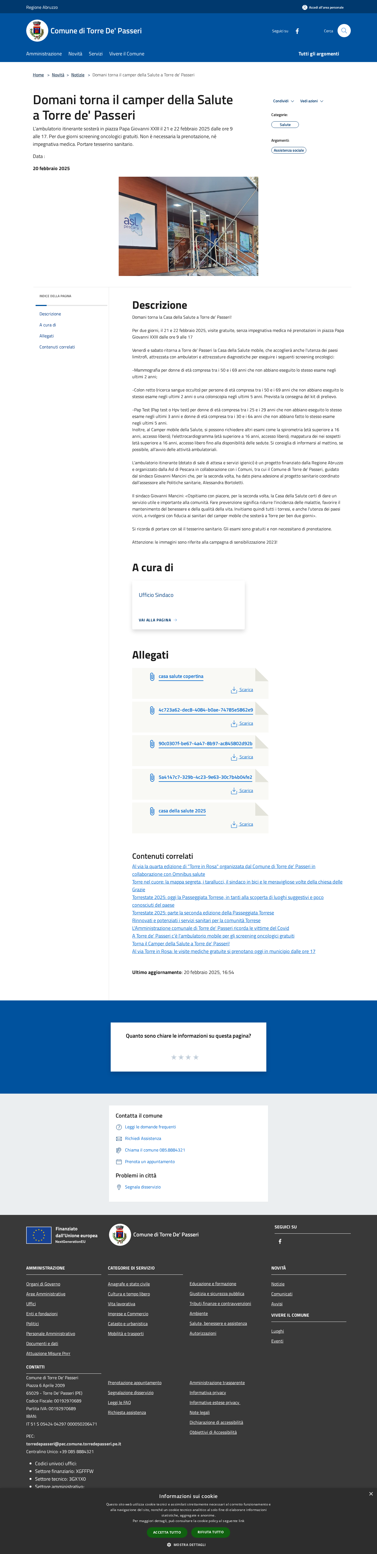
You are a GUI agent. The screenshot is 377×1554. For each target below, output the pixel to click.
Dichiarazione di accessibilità (216, 1422)
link (241, 1520)
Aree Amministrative (45, 1293)
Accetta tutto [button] (167, 1532)
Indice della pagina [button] (55, 296)
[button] (188, 1544)
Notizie (77, 74)
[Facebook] (295, 30)
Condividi (281, 101)
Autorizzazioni (203, 1333)
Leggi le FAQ (119, 1402)
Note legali (200, 1412)
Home (38, 74)
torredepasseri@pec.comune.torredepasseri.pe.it (73, 1443)
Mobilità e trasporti (126, 1333)
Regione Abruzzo (42, 7)
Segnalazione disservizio (130, 1392)
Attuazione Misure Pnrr (48, 1353)
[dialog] (188, 1521)
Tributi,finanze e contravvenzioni (220, 1303)
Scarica (246, 689)
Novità (58, 74)
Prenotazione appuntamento (134, 1382)
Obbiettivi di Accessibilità (213, 1432)
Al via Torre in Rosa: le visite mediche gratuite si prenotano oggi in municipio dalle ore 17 (223, 951)
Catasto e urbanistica (128, 1323)
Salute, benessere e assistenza (218, 1323)
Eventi (277, 1341)
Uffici (31, 1303)
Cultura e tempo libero (129, 1293)
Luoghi (277, 1331)
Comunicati (282, 1293)
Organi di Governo (43, 1284)
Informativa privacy (208, 1392)
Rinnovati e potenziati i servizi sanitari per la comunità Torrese (196, 920)
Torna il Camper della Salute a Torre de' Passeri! (181, 943)
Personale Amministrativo (50, 1333)
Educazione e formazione (213, 1283)
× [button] (371, 1494)
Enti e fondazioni (42, 1313)
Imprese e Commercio (128, 1313)
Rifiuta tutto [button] (211, 1532)
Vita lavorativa (121, 1303)
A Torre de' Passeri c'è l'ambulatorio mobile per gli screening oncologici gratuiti (213, 936)
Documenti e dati (42, 1343)
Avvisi (277, 1303)
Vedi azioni (309, 101)
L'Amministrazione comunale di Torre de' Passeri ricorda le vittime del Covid (210, 928)
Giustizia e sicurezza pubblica (217, 1293)
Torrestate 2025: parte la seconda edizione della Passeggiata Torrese (203, 912)
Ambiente (199, 1313)
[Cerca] (344, 30)
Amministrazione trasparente (217, 1382)
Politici (32, 1323)
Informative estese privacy (215, 1402)
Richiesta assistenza (127, 1412)
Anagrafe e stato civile (129, 1284)
